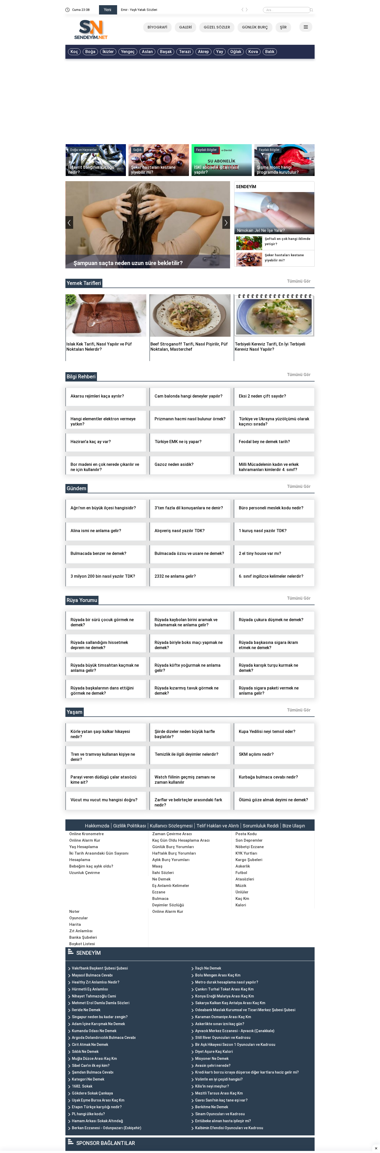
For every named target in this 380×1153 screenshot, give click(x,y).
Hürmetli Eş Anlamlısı (90, 989)
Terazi (185, 51)
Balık (269, 51)
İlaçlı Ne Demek (208, 968)
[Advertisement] (190, 100)
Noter (74, 911)
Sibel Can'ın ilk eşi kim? (91, 1065)
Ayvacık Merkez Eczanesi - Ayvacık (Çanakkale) (235, 1031)
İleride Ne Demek (86, 1010)
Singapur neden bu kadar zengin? (100, 1017)
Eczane (158, 892)
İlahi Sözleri (163, 872)
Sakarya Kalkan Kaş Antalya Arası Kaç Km (230, 1003)
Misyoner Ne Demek (212, 1058)
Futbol (241, 872)
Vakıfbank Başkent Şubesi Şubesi (100, 968)
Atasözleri (244, 879)
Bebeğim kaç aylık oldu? (91, 866)
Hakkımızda (97, 825)
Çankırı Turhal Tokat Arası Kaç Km (224, 989)
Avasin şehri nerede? (213, 1065)
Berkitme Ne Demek (211, 1107)
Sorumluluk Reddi (261, 825)
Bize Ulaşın (294, 825)
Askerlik (242, 866)
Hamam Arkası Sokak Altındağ (97, 1121)
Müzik (240, 885)
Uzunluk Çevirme (84, 872)
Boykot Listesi (82, 944)
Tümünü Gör (299, 281)
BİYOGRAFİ (157, 27)
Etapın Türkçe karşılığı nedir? (97, 1107)
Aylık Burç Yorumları (170, 859)
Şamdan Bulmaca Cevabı (92, 1072)
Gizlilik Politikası (129, 825)
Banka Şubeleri (83, 937)
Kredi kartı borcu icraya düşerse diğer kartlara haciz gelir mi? (247, 1072)
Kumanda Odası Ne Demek (94, 1031)
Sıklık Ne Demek (85, 1051)
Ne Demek (161, 879)
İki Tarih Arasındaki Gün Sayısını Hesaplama (98, 856)
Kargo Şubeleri (248, 859)
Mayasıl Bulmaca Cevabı (92, 975)
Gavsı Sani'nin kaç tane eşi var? (221, 1100)
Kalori (240, 905)
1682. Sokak (82, 1086)
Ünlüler (241, 892)
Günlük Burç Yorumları (173, 846)
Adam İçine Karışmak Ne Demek (98, 1024)
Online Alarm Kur (84, 840)
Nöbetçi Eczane (249, 846)
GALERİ (185, 27)
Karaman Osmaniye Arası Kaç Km (223, 1017)
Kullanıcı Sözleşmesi (171, 825)
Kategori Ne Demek (88, 1079)
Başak (166, 51)
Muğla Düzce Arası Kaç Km (94, 1058)
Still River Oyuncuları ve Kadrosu (222, 1038)
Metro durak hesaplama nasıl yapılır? (226, 982)
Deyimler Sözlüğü (168, 905)
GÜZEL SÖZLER (217, 27)
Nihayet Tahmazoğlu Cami (94, 996)
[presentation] (242, 10)
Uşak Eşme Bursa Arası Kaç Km (98, 1100)
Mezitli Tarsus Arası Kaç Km (219, 1093)
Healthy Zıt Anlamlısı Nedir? (95, 982)
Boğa (90, 51)
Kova (253, 51)
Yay (219, 51)
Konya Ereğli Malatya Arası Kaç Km (224, 996)
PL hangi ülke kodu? (88, 1114)
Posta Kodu (246, 834)
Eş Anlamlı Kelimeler (170, 885)
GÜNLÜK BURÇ (255, 27)
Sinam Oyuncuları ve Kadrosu (220, 1114)
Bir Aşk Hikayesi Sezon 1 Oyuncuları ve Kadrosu (235, 1044)
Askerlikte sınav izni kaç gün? (219, 1024)
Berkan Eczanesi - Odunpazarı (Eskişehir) (106, 1128)
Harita (75, 924)
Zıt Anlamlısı (81, 931)
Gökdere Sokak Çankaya (92, 1093)
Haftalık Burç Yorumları (174, 853)
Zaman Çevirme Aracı (172, 834)
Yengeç (128, 51)
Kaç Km (242, 898)
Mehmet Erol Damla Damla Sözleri (100, 1003)
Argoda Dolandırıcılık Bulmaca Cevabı (104, 1038)
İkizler (108, 51)
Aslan (147, 51)
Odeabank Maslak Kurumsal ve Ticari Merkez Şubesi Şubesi (245, 1010)
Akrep (203, 51)
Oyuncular (78, 918)
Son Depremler (249, 840)
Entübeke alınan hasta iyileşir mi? (223, 1121)
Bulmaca (160, 898)
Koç (74, 51)
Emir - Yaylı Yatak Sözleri (139, 10)
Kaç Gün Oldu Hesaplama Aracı (181, 840)
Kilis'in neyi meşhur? (212, 1086)
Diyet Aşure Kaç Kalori (214, 1051)
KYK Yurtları (246, 853)
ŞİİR (283, 27)
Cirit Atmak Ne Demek (90, 1044)
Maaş (157, 866)
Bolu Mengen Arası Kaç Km (217, 975)
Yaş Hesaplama (83, 846)
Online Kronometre (86, 834)
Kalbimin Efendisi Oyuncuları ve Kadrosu (229, 1128)
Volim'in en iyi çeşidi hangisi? (219, 1079)
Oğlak (235, 51)
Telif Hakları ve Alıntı (217, 825)
